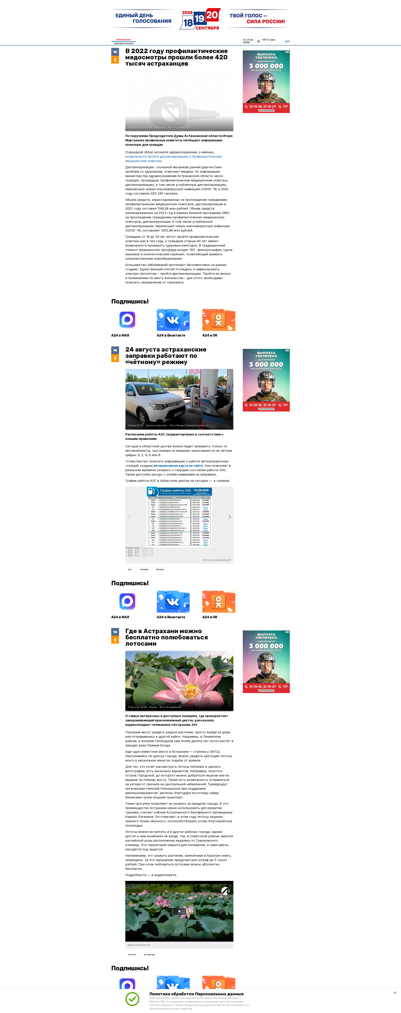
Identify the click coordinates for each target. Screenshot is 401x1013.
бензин (160, 569)
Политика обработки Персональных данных (196, 994)
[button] (230, 517)
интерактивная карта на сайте (178, 466)
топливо (144, 569)
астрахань (149, 954)
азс (130, 569)
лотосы (132, 954)
